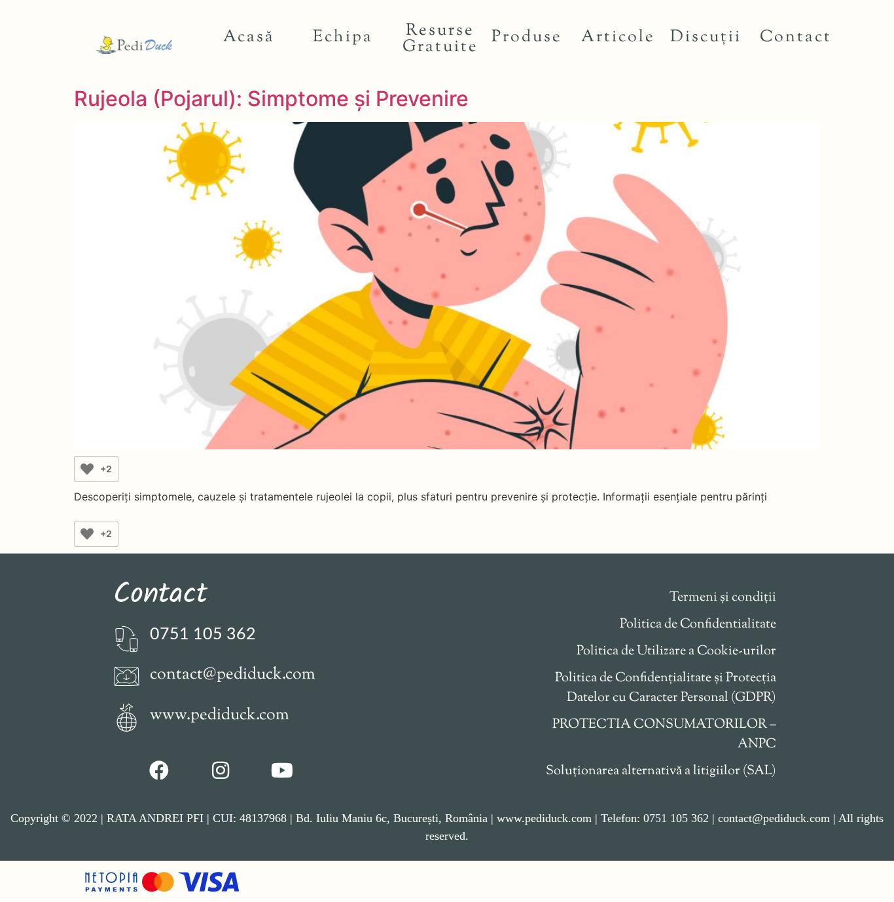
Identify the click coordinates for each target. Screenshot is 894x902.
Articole (618, 37)
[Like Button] (87, 469)
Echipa (343, 37)
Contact (796, 37)
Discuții (706, 37)
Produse (527, 37)
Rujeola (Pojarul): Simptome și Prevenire (271, 98)
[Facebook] (159, 770)
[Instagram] (220, 770)
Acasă (249, 37)
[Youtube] (282, 770)
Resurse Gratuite (440, 39)
